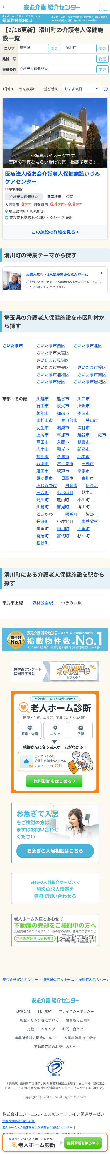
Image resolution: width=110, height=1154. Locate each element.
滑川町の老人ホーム (94, 979)
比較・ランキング (41, 1028)
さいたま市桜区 (91, 367)
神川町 (63, 528)
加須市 (63, 413)
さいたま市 (12, 346)
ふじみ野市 (46, 485)
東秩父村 (90, 521)
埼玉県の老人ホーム (58, 979)
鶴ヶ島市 (44, 478)
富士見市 (65, 463)
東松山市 (44, 420)
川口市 (83, 399)
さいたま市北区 (87, 346)
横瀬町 (71, 514)
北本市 (83, 456)
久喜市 (63, 456)
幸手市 (83, 471)
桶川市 (42, 456)
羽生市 (42, 427)
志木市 (42, 449)
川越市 (42, 399)
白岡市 (71, 485)
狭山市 (92, 420)
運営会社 (23, 1011)
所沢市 (83, 406)
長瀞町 (42, 521)
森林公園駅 (42, 603)
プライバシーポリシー (76, 1011)
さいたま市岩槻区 (89, 381)
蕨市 (102, 434)
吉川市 (88, 478)
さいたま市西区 (50, 346)
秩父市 (63, 406)
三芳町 (42, 492)
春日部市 (69, 420)
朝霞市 (83, 442)
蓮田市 (42, 471)
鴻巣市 (63, 427)
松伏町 (42, 543)
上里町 (83, 528)
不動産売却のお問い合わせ (55, 1046)
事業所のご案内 (78, 1019)
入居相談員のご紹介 (80, 1037)
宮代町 (63, 535)
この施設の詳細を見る (53, 232)
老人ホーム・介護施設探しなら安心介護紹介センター (37, 1127)
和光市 (63, 449)
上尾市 (42, 434)
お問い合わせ (72, 1028)
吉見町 (63, 507)
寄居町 (42, 535)
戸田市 (42, 442)
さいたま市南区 (91, 374)
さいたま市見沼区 (52, 360)
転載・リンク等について (39, 1019)
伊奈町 (92, 485)
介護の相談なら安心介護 (18, 1121)
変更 (54, 48)
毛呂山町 (65, 492)
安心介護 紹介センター (20, 979)
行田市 (42, 406)
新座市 (83, 449)
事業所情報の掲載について (36, 1037)
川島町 (42, 507)
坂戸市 (63, 471)
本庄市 (83, 413)
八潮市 (42, 463)
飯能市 (42, 413)
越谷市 (83, 434)
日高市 (67, 478)
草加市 (63, 434)
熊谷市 (63, 399)
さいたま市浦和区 (52, 374)
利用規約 (45, 1011)
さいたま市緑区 (50, 381)
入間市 (63, 442)
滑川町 (42, 500)
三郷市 (88, 463)
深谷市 (83, 427)
